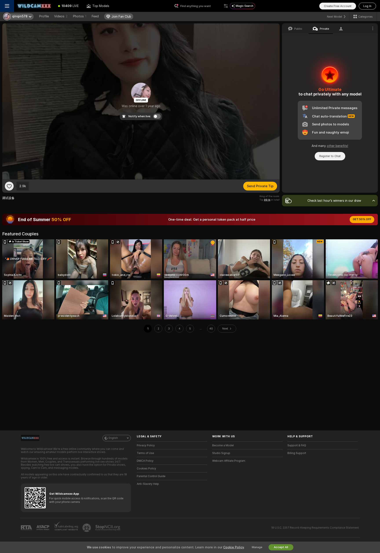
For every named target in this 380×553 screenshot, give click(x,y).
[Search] (226, 6)
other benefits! (337, 146)
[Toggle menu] (7, 6)
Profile (44, 16)
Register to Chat (330, 156)
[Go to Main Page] (34, 6)
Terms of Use (145, 453)
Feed (95, 16)
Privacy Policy (146, 445)
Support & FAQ (296, 445)
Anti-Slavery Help (148, 483)
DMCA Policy (145, 460)
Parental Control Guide (151, 476)
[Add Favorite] (9, 186)
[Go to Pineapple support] (87, 528)
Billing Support (296, 453)
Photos (79, 16)
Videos (61, 16)
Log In (367, 6)
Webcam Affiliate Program (228, 460)
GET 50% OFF (362, 219)
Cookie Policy (233, 547)
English (113, 437)
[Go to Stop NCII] (108, 527)
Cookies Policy (146, 468)
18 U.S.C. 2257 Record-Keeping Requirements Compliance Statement (315, 527)
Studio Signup (221, 453)
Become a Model (223, 445)
